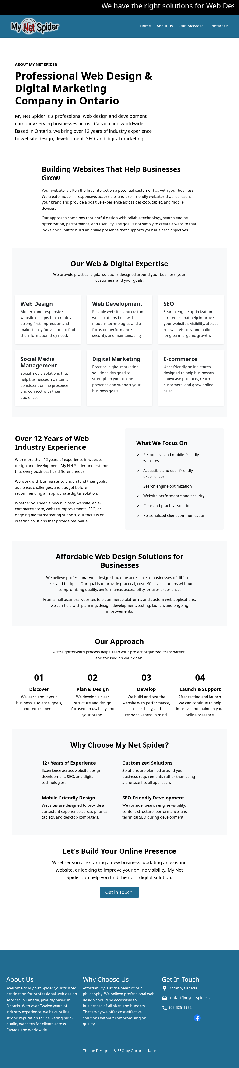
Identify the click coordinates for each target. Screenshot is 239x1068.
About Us (165, 26)
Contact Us (219, 26)
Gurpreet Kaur (143, 1050)
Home (145, 26)
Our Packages (191, 26)
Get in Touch (119, 892)
